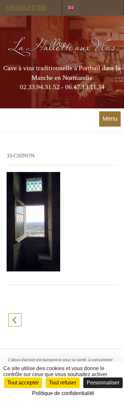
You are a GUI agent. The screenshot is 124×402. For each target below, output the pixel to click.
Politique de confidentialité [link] (63, 393)
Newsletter (26, 7)
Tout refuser (62, 382)
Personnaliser (103, 382)
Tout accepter (23, 382)
